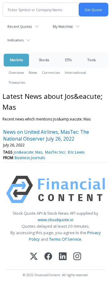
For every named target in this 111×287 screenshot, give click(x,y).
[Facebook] (48, 257)
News (33, 72)
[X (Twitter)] (33, 257)
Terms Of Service (65, 239)
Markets (16, 59)
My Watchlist (63, 26)
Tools (92, 59)
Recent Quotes (19, 26)
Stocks (44, 59)
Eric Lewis (76, 152)
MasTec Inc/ (55, 152)
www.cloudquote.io (55, 219)
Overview (16, 72)
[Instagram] (77, 257)
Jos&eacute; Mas (28, 152)
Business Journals (29, 157)
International (75, 72)
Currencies (51, 72)
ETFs (68, 59)
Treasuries (17, 82)
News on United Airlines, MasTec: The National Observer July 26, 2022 (46, 135)
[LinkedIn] (62, 257)
